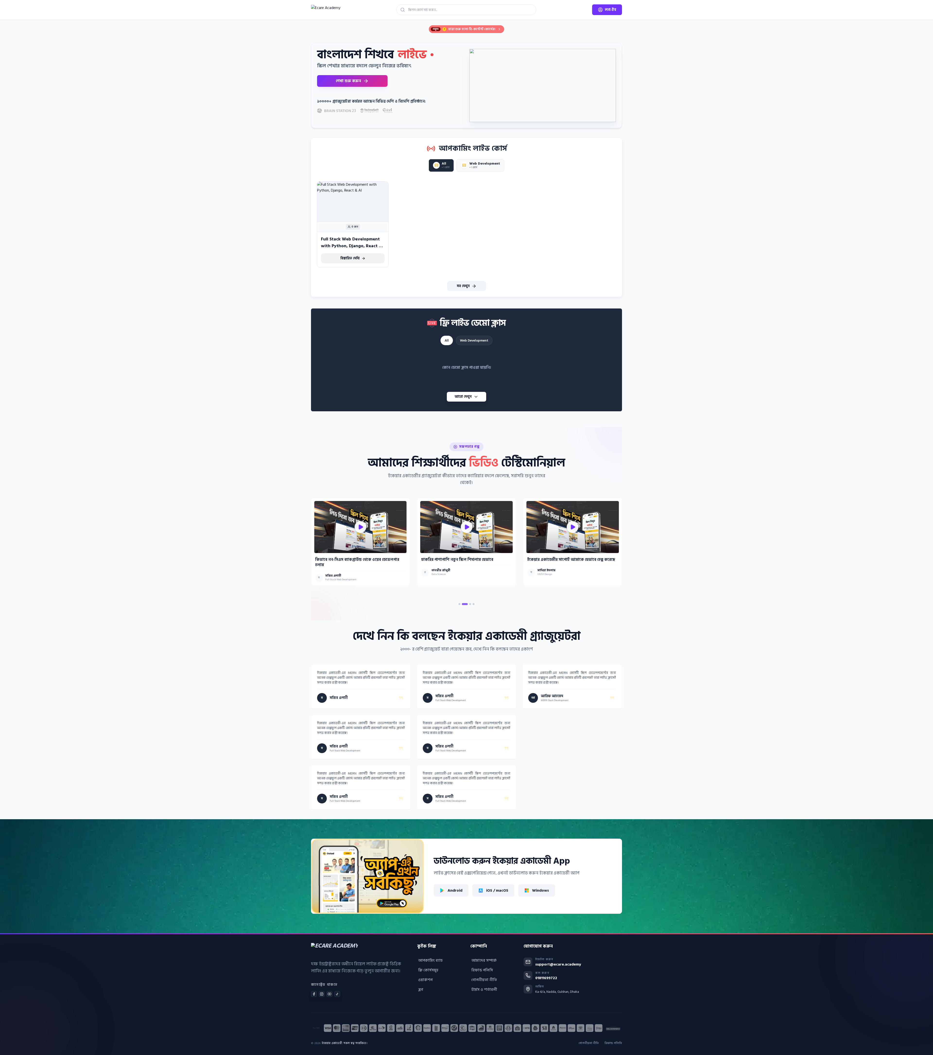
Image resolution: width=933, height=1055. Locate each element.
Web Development (474, 340)
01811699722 (546, 978)
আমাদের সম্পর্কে (484, 960)
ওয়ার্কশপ (425, 980)
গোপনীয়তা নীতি (484, 980)
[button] (459, 604)
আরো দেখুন (463, 396)
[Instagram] (322, 994)
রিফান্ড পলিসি (482, 970)
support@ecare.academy (558, 964)
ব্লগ (420, 990)
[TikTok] (337, 994)
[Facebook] (314, 994)
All (447, 340)
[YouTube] (329, 994)
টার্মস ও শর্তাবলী (484, 990)
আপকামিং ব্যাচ (430, 960)
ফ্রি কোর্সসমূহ (428, 970)
